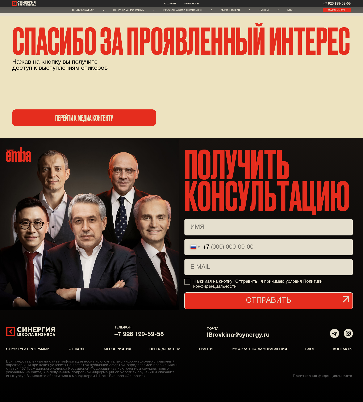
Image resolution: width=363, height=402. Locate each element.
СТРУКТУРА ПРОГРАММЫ (129, 10)
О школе (170, 4)
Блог (290, 10)
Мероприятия (230, 10)
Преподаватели (83, 10)
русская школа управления (182, 10)
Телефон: (123, 327)
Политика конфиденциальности (322, 376)
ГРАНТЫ (264, 10)
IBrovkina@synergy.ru (238, 335)
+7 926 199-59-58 (337, 3)
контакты (191, 4)
